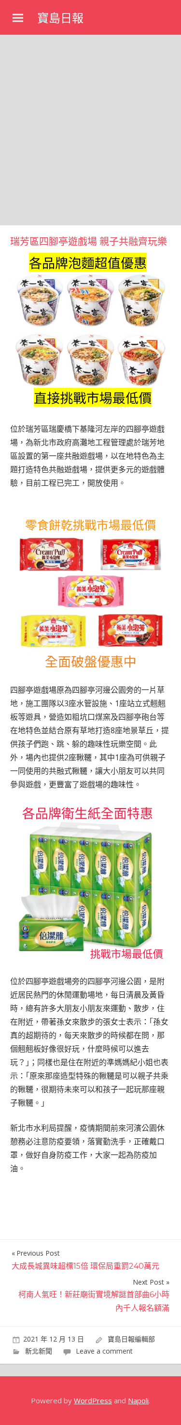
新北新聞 (38, 1351)
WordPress (93, 1400)
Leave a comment (104, 1351)
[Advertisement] (90, 130)
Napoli (138, 1400)
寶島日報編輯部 (131, 1338)
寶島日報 (60, 18)
